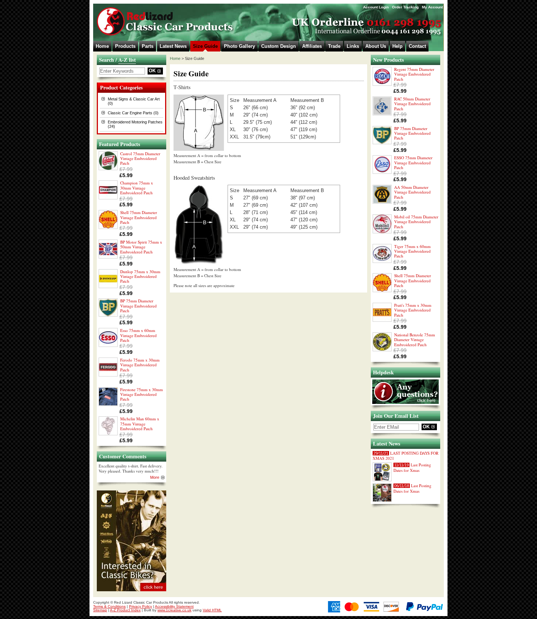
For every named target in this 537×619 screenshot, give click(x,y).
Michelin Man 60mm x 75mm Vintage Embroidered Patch (139, 423)
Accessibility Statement (174, 606)
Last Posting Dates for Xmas (412, 467)
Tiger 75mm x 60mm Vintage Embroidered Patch (412, 251)
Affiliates (312, 46)
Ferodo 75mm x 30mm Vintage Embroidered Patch (140, 364)
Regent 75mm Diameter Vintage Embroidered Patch (414, 74)
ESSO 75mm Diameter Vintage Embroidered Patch (413, 162)
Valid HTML (212, 610)
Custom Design (278, 46)
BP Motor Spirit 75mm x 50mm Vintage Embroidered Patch (141, 247)
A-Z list (127, 60)
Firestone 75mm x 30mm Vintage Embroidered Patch (141, 394)
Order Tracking (405, 7)
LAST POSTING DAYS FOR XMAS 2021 (405, 455)
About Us (375, 46)
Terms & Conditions (109, 606)
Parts (147, 46)
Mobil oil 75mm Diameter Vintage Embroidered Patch (416, 221)
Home (102, 46)
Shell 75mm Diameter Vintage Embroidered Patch (138, 217)
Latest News (173, 46)
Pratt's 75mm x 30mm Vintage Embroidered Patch (412, 310)
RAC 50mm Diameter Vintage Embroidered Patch (412, 103)
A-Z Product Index (125, 610)
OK (152, 70)
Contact (417, 46)
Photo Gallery (239, 46)
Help (397, 46)
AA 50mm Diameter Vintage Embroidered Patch (412, 192)
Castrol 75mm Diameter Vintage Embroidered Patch (140, 158)
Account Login (376, 7)
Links (353, 46)
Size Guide (205, 46)
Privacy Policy (140, 606)
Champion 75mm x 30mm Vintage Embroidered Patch (136, 187)
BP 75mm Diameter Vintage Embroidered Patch (138, 305)
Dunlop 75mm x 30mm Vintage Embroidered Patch (140, 276)
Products (125, 46)
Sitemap (100, 610)
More (154, 477)
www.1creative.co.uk (174, 610)
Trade (334, 46)
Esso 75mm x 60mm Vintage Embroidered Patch (138, 335)
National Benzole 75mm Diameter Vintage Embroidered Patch (414, 339)
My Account (432, 7)
